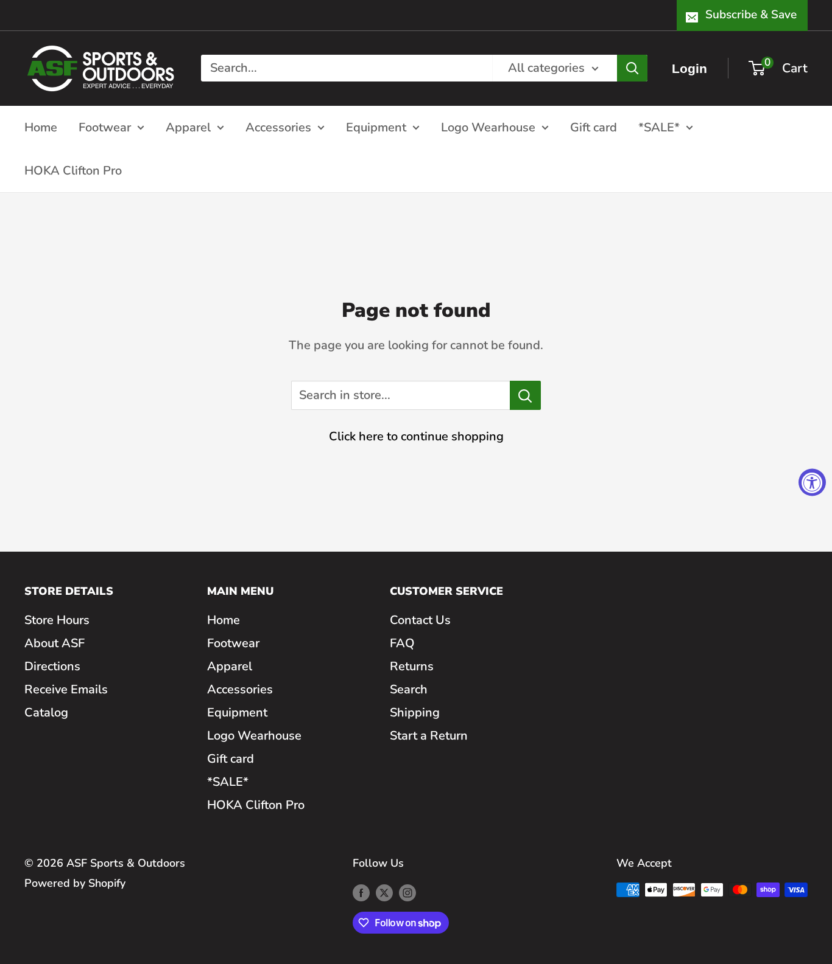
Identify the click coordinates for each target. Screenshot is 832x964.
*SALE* (659, 127)
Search (409, 689)
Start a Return (429, 735)
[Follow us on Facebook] (361, 893)
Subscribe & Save (751, 15)
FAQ (402, 643)
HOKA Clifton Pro (73, 170)
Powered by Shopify (74, 883)
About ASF (54, 643)
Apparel (188, 127)
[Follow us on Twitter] (384, 893)
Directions (52, 666)
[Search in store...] (525, 395)
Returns (412, 666)
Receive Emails (66, 689)
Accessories (278, 127)
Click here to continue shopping (416, 436)
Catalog (46, 712)
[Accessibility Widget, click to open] (812, 482)
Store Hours (57, 620)
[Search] (632, 68)
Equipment (376, 127)
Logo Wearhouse (488, 127)
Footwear (105, 127)
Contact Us (420, 620)
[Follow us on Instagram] (407, 893)
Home (40, 127)
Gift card (593, 127)
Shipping (415, 712)
